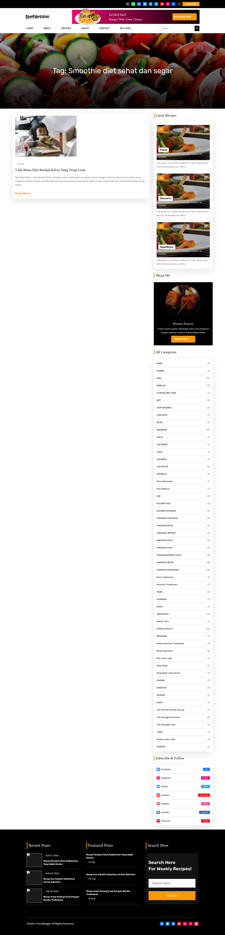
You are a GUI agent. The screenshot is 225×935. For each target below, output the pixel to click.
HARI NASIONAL (164, 407)
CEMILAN (161, 385)
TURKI (159, 732)
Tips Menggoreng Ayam (168, 717)
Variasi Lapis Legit (166, 739)
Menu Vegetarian (165, 577)
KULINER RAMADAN (166, 511)
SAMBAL (161, 680)
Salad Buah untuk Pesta (168, 673)
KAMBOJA (162, 474)
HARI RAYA (162, 415)
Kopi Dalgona (163, 489)
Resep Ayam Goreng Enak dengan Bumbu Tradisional (61, 898)
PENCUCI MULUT (165, 629)
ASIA (159, 378)
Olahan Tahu (163, 621)
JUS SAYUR (162, 466)
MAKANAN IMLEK (165, 525)
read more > (23, 193)
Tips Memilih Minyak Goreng (170, 710)
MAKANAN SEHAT (165, 562)
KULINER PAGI (163, 503)
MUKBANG (162, 599)
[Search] (197, 28)
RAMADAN (162, 636)
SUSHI (160, 702)
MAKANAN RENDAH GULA (169, 555)
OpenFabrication (37, 17)
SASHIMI (161, 695)
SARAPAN (161, 688)
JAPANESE (162, 444)
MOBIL (160, 592)
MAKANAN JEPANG (166, 533)
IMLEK (160, 422)
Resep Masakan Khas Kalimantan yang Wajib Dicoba (60, 862)
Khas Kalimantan (165, 481)
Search (172, 895)
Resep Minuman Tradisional (170, 643)
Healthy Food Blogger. (39, 923)
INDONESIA (162, 430)
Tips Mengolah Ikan (166, 724)
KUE (158, 496)
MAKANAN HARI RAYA (167, 518)
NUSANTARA (163, 614)
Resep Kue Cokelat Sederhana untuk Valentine (59, 880)
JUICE (160, 452)
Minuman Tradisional (167, 584)
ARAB (159, 363)
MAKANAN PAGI (164, 547)
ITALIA (160, 437)
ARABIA (160, 371)
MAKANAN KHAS (165, 540)
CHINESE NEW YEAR (166, 393)
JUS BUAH (162, 459)
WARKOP (161, 746)
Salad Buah (162, 665)
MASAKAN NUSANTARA (168, 570)
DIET (159, 400)
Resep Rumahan (165, 651)
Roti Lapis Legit (164, 658)
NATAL (160, 606)
